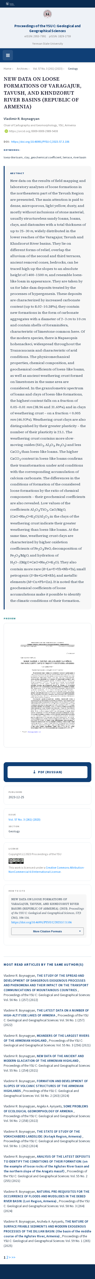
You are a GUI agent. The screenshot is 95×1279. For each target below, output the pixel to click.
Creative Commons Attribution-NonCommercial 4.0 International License (47, 870)
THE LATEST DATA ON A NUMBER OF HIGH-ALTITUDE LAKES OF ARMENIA (46, 1013)
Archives (22, 69)
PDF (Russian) (50, 772)
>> (13, 1257)
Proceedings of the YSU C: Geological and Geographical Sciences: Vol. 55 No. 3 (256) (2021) (47, 1043)
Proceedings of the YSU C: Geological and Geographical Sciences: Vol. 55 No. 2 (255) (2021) (45, 1176)
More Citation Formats (47, 931)
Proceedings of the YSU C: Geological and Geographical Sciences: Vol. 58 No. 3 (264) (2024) (47, 1206)
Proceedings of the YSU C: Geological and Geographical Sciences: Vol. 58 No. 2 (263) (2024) (41, 1093)
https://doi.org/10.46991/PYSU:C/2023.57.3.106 (40, 141)
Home (7, 69)
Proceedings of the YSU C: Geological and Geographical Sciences (47, 29)
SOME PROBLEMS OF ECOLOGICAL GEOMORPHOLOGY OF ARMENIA (46, 1109)
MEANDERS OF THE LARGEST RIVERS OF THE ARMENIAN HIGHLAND (46, 1038)
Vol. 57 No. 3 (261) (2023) (48, 69)
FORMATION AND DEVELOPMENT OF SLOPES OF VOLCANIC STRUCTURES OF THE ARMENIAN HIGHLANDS (46, 1086)
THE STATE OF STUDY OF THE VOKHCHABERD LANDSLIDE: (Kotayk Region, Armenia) (43, 1134)
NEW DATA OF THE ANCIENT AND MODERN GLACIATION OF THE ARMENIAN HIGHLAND (44, 1058)
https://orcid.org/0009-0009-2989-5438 (33, 131)
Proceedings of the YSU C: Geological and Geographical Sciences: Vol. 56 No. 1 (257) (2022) (46, 1020)
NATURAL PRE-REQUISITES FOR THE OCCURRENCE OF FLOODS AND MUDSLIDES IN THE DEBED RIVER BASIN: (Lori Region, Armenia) (46, 1196)
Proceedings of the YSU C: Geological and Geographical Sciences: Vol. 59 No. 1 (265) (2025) (47, 1241)
